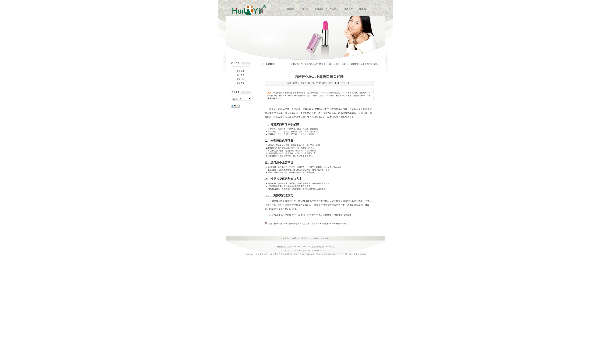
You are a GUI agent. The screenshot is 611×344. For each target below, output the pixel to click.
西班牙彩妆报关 (294, 223)
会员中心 (315, 238)
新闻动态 (319, 9)
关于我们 (286, 238)
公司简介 (304, 9)
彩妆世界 (240, 75)
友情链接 (324, 238)
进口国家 (240, 83)
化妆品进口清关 (308, 223)
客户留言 (305, 238)
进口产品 (240, 79)
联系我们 (363, 9)
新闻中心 (345, 64)
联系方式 (296, 238)
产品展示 (334, 9)
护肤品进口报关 (281, 223)
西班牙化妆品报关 (339, 223)
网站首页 (290, 9)
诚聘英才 (348, 9)
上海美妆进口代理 (323, 223)
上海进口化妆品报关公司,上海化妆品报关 (322, 64)
